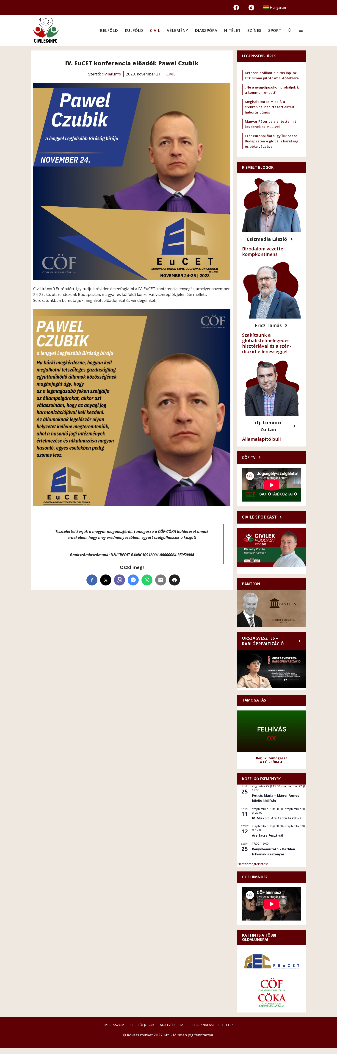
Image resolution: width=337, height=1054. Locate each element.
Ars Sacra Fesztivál (267, 835)
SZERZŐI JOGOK (142, 1025)
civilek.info (111, 74)
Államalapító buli (261, 439)
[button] (290, 30)
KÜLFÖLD (134, 30)
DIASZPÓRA (206, 30)
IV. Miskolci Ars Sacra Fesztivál (277, 818)
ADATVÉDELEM (171, 1025)
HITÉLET (232, 30)
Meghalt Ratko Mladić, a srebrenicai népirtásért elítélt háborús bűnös (269, 106)
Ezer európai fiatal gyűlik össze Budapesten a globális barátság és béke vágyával (271, 141)
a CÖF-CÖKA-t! (271, 762)
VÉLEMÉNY (177, 30)
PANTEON (251, 583)
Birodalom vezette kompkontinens (262, 251)
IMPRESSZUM (113, 1025)
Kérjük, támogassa (271, 758)
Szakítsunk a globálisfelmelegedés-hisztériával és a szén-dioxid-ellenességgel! (266, 343)
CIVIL (155, 30)
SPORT (274, 30)
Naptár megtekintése (253, 864)
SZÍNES (254, 30)
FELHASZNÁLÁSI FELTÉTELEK (211, 1025)
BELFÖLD (109, 30)
